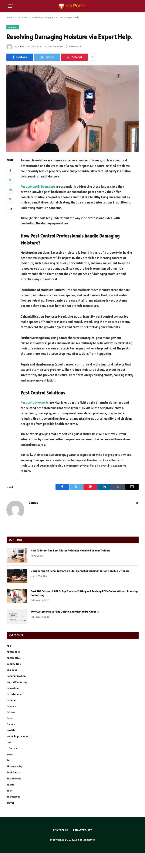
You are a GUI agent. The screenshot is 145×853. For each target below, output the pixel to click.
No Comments (56, 46)
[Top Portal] (72, 6)
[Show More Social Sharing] (92, 57)
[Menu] (10, 6)
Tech (9, 790)
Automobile (14, 651)
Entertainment (15, 694)
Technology (13, 796)
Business (12, 27)
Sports (10, 784)
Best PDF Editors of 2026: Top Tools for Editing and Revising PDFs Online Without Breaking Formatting (84, 593)
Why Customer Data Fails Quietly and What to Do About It (65, 611)
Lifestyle (12, 748)
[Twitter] (10, 180)
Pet (9, 760)
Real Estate (13, 772)
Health (11, 730)
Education (13, 688)
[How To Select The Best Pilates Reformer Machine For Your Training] (17, 555)
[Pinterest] (10, 199)
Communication (16, 676)
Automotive (14, 658)
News (10, 754)
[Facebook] (10, 170)
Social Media (14, 778)
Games (11, 724)
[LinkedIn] (10, 189)
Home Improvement (18, 736)
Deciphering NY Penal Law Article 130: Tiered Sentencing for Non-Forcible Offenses (80, 571)
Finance (11, 706)
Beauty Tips (14, 664)
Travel (10, 802)
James (20, 46)
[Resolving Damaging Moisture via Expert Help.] (72, 108)
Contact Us (60, 830)
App (9, 645)
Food (9, 718)
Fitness (11, 712)
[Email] (10, 209)
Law (9, 742)
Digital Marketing (17, 682)
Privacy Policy (82, 830)
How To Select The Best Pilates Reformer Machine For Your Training (70, 550)
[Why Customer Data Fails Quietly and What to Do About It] (17, 616)
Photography (14, 766)
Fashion (11, 700)
